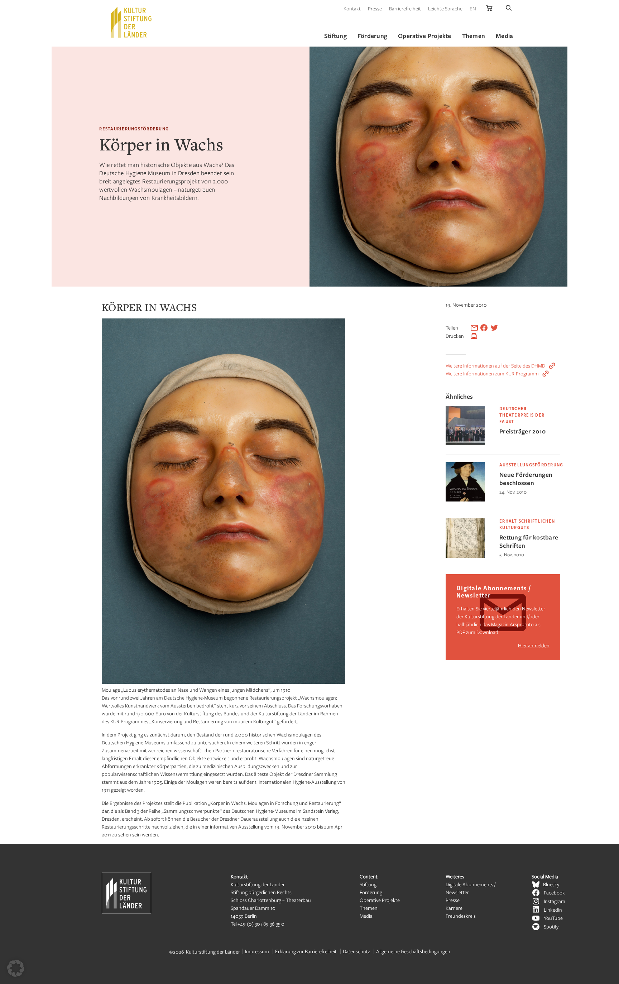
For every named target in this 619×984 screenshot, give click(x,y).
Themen (369, 907)
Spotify (551, 926)
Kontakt (352, 8)
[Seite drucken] (474, 336)
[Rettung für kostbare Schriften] (465, 555)
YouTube (553, 918)
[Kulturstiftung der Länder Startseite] (131, 22)
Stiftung (368, 884)
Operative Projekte (380, 900)
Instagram (554, 901)
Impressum (257, 951)
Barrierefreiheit (405, 8)
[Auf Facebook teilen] (484, 327)
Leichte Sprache (445, 8)
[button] (16, 968)
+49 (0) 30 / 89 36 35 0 (260, 923)
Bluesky (551, 884)
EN (473, 8)
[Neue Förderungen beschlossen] (465, 499)
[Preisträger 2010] (465, 443)
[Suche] (508, 8)
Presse (375, 8)
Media (366, 915)
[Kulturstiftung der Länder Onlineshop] (489, 8)
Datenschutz (356, 951)
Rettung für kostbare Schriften (528, 541)
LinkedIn (553, 909)
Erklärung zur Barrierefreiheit (306, 951)
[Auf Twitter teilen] (494, 327)
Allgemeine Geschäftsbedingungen (413, 951)
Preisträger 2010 (522, 431)
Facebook (554, 892)
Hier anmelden (534, 645)
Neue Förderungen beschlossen (525, 478)
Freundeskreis (461, 915)
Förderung (371, 892)
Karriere (454, 907)
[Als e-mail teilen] (474, 328)
